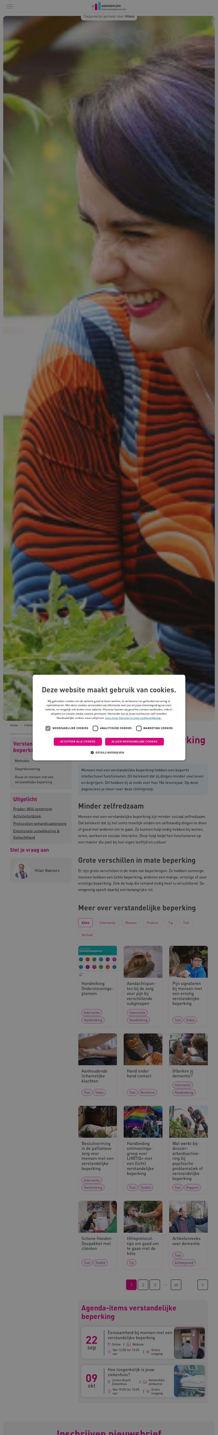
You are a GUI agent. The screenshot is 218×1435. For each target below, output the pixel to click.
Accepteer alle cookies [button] (78, 741)
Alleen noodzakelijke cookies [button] (135, 741)
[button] (109, 752)
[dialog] (109, 718)
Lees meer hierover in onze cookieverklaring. (133, 718)
